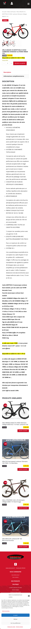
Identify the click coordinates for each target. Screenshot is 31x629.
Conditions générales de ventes (15, 587)
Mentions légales (19, 626)
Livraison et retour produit (15, 592)
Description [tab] (7, 72)
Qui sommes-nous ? (15, 575)
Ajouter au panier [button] (23, 430)
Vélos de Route (11, 12)
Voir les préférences (15, 623)
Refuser (15, 619)
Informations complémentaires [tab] (14, 76)
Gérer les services (5, 611)
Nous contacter (15, 577)
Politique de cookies (11, 626)
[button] (29, 596)
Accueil (4, 12)
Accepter (15, 615)
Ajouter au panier (20, 63)
